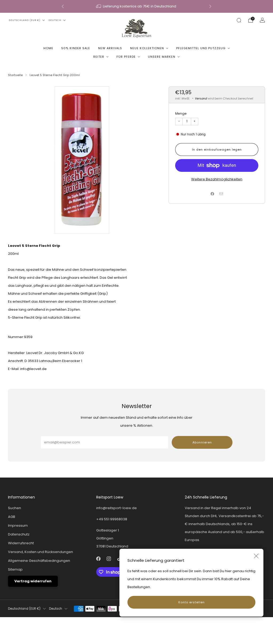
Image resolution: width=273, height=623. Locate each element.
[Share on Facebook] (212, 194)
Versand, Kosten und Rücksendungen (40, 551)
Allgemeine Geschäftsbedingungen (39, 560)
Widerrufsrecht (21, 543)
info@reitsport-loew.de (116, 507)
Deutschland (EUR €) (25, 20)
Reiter (98, 57)
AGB (11, 516)
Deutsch (55, 20)
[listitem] (136, 6)
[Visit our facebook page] (98, 559)
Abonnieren (202, 442)
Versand (201, 98)
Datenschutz (19, 534)
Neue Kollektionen (147, 48)
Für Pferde (126, 57)
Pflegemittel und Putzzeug (201, 48)
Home (48, 48)
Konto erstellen (191, 602)
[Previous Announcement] (62, 6)
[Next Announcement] (210, 6)
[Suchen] (239, 20)
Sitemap (15, 569)
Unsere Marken (161, 57)
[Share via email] (221, 194)
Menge (181, 113)
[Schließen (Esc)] (256, 556)
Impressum (18, 525)
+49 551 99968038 (111, 519)
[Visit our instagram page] (109, 559)
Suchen (14, 507)
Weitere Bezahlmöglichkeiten (216, 179)
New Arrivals (110, 48)
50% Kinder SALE (75, 48)
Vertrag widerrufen (32, 581)
